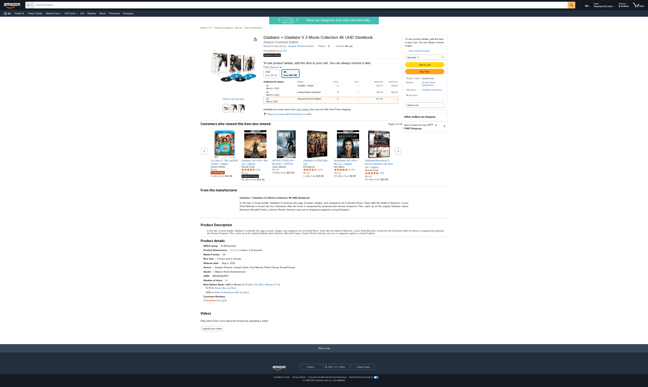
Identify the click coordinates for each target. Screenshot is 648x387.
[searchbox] (301, 5)
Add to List (412, 105)
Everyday (128, 13)
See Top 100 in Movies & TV (264, 284)
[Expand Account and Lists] (614, 6)
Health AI (19, 13)
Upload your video (212, 328)
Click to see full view (233, 99)
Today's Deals (35, 13)
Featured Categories (223, 28)
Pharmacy (114, 13)
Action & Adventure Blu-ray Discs (231, 292)
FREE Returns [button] (271, 67)
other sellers (302, 109)
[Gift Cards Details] (77, 13)
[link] (224, 162)
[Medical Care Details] (61, 13)
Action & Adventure (253, 28)
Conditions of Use (282, 377)
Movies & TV (206, 28)
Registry (91, 13)
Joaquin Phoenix (297, 46)
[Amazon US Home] (279, 368)
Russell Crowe (271, 46)
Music (103, 13)
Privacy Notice (299, 377)
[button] (7, 13)
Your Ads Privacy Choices (361, 377)
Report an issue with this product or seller (289, 114)
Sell (82, 13)
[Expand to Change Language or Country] (589, 6)
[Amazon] (12, 5)
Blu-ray (239, 28)
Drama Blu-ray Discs (225, 288)
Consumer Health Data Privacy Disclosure (327, 377)
